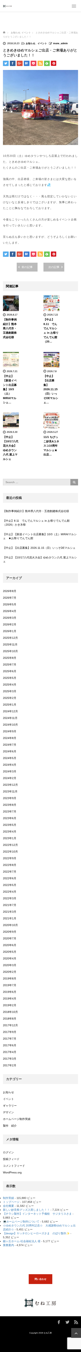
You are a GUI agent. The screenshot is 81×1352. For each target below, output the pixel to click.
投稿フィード (11, 1159)
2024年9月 (9, 731)
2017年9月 (9, 1032)
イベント (26, 32)
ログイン (8, 1152)
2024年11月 (10, 718)
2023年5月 (9, 824)
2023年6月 (9, 818)
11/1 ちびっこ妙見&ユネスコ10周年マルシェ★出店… (51, 445)
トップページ (11, 1201)
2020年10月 (10, 925)
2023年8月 (9, 804)
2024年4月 (9, 764)
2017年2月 (9, 1065)
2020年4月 (9, 958)
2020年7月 (9, 938)
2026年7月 (9, 597)
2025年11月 (10, 644)
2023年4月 (9, 831)
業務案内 (8, 1245)
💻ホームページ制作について (21, 1221)
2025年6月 (9, 671)
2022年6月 (9, 878)
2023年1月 (9, 838)
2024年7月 (9, 744)
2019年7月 (9, 985)
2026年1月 (9, 631)
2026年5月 (9, 604)
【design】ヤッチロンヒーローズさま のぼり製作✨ (36, 1233)
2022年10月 (10, 851)
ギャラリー (10, 1105)
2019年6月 (9, 991)
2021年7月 (9, 905)
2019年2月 (9, 1005)
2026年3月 (9, 617)
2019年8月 (9, 978)
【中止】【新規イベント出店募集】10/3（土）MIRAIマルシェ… (10, 389)
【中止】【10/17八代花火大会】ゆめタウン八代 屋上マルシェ (40, 559)
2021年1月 (9, 918)
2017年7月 (9, 1038)
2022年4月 (9, 891)
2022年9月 (9, 858)
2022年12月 (10, 844)
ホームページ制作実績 (16, 1119)
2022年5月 (9, 885)
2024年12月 (10, 711)
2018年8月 (9, 1018)
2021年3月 (9, 911)
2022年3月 (9, 898)
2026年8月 (9, 591)
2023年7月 (9, 811)
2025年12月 (10, 637)
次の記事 (53, 267)
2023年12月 (10, 784)
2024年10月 (10, 724)
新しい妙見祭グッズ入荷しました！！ (26, 1209)
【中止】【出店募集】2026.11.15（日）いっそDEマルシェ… (50, 389)
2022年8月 (9, 864)
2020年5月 (9, 951)
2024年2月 (9, 778)
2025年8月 (9, 657)
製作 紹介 (10, 1125)
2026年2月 (9, 624)
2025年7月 (9, 664)
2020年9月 (9, 931)
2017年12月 (10, 1025)
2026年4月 (9, 611)
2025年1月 (9, 704)
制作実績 (8, 1198)
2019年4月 (9, 998)
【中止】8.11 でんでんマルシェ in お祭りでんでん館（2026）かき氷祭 (36, 522)
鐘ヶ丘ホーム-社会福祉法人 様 (21, 1241)
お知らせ (15, 32)
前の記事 (27, 267)
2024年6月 (9, 751)
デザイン (8, 1112)
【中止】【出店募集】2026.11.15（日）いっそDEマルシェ (39, 547)
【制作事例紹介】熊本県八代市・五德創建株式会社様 (10, 328)
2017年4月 (9, 1052)
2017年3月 (9, 1058)
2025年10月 (10, 651)
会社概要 (8, 1205)
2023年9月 (9, 798)
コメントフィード (14, 1165)
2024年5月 (9, 758)
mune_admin (60, 43)
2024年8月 (9, 738)
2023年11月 (10, 791)
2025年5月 (9, 677)
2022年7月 (9, 871)
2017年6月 (9, 1045)
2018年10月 (10, 1011)
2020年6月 (9, 945)
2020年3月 (9, 965)
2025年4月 (9, 684)
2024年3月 (9, 771)
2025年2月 (9, 697)
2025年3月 (9, 691)
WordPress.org (12, 1172)
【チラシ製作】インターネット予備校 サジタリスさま (37, 1213)
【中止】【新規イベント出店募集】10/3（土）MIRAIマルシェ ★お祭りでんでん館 (40, 536)
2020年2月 (9, 971)
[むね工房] (7, 6)
